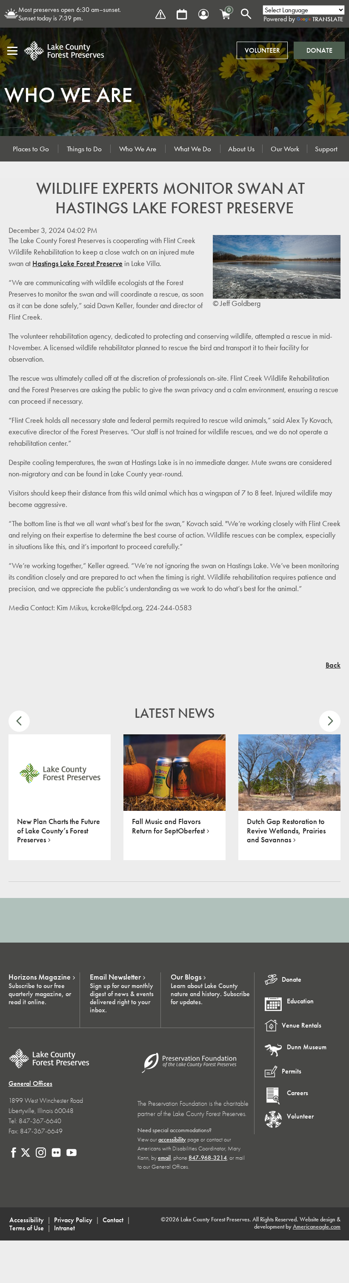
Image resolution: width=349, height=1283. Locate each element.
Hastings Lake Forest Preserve (77, 263)
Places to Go (31, 148)
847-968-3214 (208, 1157)
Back (333, 665)
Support (326, 148)
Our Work (285, 148)
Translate (327, 19)
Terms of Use (26, 1228)
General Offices (30, 1083)
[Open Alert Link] (160, 14)
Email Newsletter (115, 977)
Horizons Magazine (40, 977)
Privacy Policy (73, 1220)
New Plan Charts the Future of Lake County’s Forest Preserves (58, 830)
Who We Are (137, 148)
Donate (319, 50)
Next (329, 721)
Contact (113, 1220)
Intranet (64, 1228)
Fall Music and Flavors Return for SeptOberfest (168, 826)
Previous (19, 721)
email (164, 1157)
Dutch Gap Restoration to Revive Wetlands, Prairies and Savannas (286, 830)
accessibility (172, 1139)
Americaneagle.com (316, 1226)
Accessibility (26, 1220)
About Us (241, 148)
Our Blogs (186, 977)
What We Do (192, 148)
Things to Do (84, 148)
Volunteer (262, 50)
